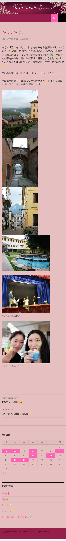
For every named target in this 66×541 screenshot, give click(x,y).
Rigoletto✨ (7, 511)
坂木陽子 (26, 39)
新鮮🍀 (5, 499)
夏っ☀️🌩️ (7, 505)
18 (15, 460)
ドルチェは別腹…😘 (12, 400)
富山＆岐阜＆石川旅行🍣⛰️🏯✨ (18, 517)
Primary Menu (62, 18)
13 (33, 455)
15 (51, 455)
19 (24, 460)
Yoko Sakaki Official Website (24, 532)
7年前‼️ (6, 493)
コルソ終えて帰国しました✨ (16, 411)
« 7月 (4, 473)
